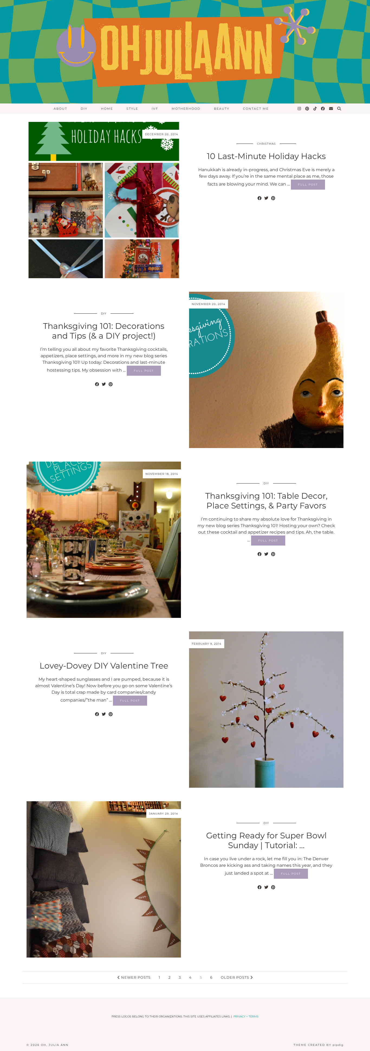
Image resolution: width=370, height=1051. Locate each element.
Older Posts (235, 977)
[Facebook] (323, 108)
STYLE (132, 109)
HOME (107, 109)
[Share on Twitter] (266, 198)
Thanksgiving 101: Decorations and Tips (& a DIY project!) (103, 331)
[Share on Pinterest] (273, 198)
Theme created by (318, 1045)
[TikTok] (315, 108)
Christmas (266, 143)
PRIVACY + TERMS (245, 1016)
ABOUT (60, 109)
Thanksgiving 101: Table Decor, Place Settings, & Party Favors (266, 501)
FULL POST (308, 184)
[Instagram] (299, 108)
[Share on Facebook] (259, 198)
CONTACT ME (256, 109)
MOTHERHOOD (186, 109)
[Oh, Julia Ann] (185, 51)
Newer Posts (135, 977)
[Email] (331, 108)
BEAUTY (221, 109)
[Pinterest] (307, 108)
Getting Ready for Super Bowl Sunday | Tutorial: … (266, 840)
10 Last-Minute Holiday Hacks (266, 156)
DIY (84, 109)
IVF (155, 109)
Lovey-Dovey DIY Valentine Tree (104, 666)
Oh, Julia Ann (55, 1045)
